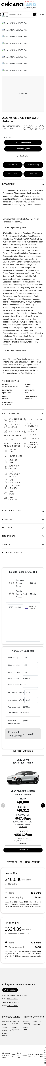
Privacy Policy (13, 1055)
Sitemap (24, 1055)
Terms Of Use (19, 1055)
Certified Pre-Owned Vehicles (7, 1033)
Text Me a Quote (23, 149)
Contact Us (11, 990)
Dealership (38, 1016)
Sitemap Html (30, 1055)
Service (16, 1016)
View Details (23, 850)
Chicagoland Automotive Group (6, 1055)
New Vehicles (7, 1021)
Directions (36, 1025)
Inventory (7, 1016)
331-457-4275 (12, 999)
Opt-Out (41, 1055)
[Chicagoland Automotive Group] (18, 5)
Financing (28, 1016)
